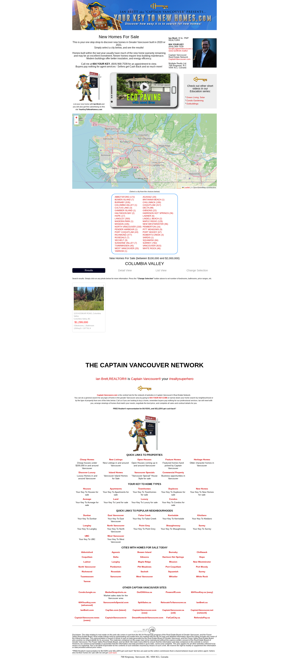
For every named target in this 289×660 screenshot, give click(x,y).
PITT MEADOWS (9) (152, 229)
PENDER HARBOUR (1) (126, 229)
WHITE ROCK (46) (152, 248)
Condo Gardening (195, 100)
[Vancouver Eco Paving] (144, 73)
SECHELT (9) (121, 240)
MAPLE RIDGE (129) (153, 221)
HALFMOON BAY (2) (125, 213)
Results (89, 270)
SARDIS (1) (148, 237)
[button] (76, 117)
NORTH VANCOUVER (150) (128, 226)
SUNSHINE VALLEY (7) (126, 243)
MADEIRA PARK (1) (124, 221)
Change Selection (197, 270)
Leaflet (187, 187)
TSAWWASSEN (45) (124, 245)
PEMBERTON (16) (151, 226)
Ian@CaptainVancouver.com (182, 48)
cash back (112, 653)
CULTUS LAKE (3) (123, 208)
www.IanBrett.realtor (178, 50)
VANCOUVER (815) (152, 245)
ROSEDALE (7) (122, 237)
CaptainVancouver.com (180, 59)
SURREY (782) (150, 243)
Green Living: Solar (195, 97)
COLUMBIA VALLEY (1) (126, 205)
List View (161, 270)
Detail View (125, 270)
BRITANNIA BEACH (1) (154, 199)
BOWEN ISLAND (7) (124, 199)
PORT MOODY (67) (152, 232)
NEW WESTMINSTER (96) (155, 224)
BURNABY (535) (122, 202)
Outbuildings (192, 103)
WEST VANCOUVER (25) (127, 248)
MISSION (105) (122, 224)
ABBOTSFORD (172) (125, 197)
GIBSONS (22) (150, 210)
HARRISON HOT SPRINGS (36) (158, 213)
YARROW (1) (121, 251)
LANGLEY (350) (122, 218)
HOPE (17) (120, 216)
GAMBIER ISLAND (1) (125, 210)
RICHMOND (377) (123, 235)
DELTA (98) (148, 208)
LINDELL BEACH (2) (152, 218)
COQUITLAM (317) (152, 205)
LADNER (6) (148, 216)
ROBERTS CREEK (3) (153, 235)
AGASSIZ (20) (149, 197)
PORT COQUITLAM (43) (126, 232)
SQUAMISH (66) (150, 240)
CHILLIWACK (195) (152, 202)
